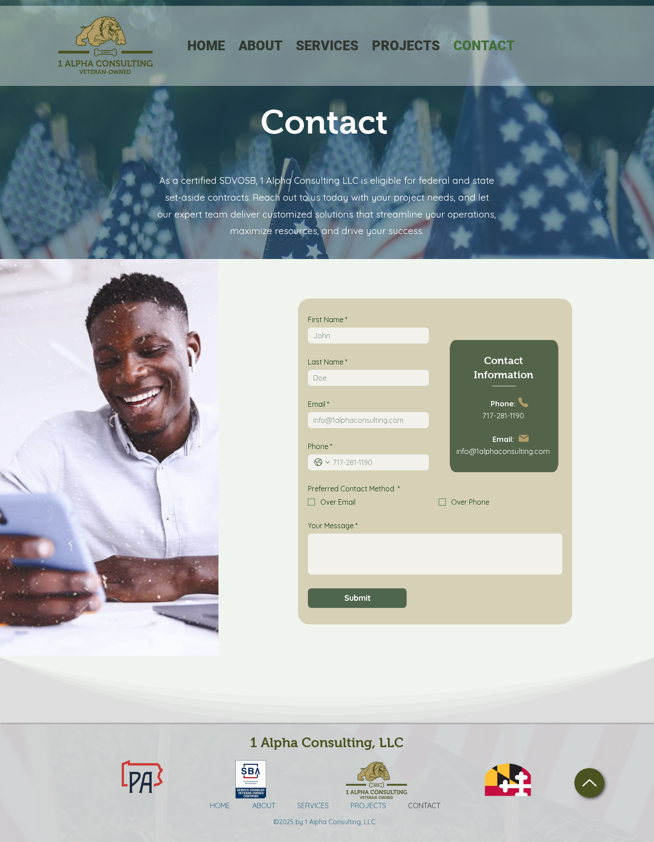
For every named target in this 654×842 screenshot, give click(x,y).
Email (318, 404)
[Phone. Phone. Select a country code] (322, 462)
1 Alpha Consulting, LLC (327, 742)
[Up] (589, 782)
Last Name (327, 361)
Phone (320, 446)
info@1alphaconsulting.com (503, 451)
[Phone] (523, 402)
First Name (327, 319)
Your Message (333, 525)
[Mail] (523, 438)
